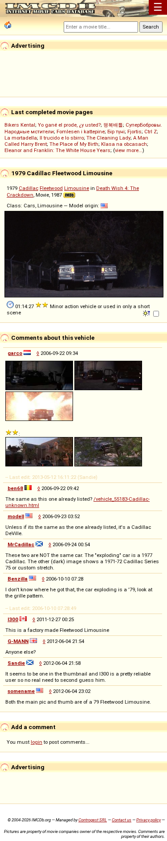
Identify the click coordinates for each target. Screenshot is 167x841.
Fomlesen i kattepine (81, 131)
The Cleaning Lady (108, 138)
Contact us (121, 819)
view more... (129, 150)
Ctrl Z (150, 131)
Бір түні (116, 131)
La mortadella (20, 138)
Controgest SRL (92, 819)
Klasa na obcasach (124, 144)
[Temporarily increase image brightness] (147, 312)
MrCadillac (21, 544)
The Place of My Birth (73, 144)
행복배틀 (113, 125)
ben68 (15, 488)
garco (15, 353)
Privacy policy (148, 819)
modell (16, 516)
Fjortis (134, 131)
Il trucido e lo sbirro (62, 138)
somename (21, 691)
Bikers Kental (19, 125)
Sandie (16, 663)
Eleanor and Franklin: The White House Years (57, 150)
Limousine (76, 188)
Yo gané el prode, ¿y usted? (69, 125)
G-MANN (18, 641)
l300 (13, 619)
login (36, 742)
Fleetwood (51, 188)
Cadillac (28, 188)
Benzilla (18, 579)
